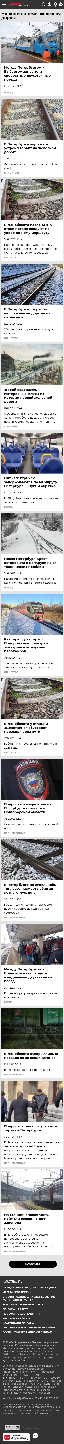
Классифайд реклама (18, 1323)
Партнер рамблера (31, 1428)
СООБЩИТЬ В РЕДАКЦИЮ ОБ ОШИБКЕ (27, 1332)
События (10, 426)
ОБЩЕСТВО (11, 257)
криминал (11, 173)
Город (8, 92)
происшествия (14, 833)
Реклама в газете (31, 1304)
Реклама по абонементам (21, 1313)
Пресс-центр (47, 1287)
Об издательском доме (19, 1287)
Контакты (10, 1304)
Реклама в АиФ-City (16, 1318)
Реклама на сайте (15, 1309)
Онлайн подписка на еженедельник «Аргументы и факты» (29, 1298)
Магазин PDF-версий (17, 1292)
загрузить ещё (32, 1264)
